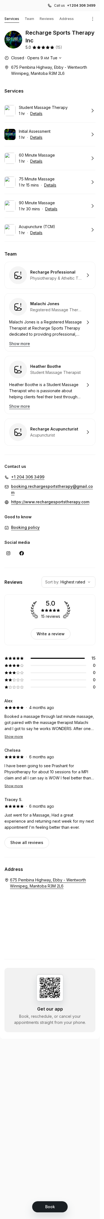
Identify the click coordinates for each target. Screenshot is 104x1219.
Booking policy (25, 527)
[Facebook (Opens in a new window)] (21, 553)
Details (36, 113)
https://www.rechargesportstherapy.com (50, 501)
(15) (58, 47)
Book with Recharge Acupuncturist (50, 432)
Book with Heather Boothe (50, 385)
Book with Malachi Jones (50, 322)
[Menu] (92, 18)
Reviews (47, 19)
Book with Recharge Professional (50, 275)
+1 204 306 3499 (81, 5)
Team (29, 19)
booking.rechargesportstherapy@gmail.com (52, 489)
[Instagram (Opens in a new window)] (8, 553)
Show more (13, 737)
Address (66, 19)
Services (11, 19)
